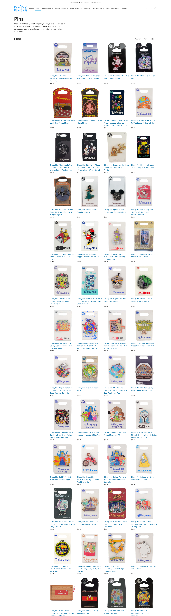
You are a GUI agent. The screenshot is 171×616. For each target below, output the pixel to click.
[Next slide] (100, 58)
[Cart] (155, 8)
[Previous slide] (80, 58)
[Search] (147, 8)
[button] (146, 39)
